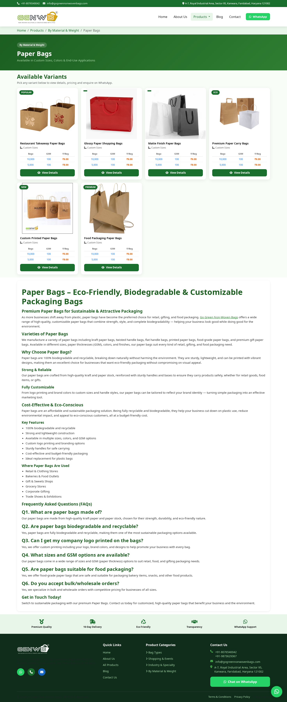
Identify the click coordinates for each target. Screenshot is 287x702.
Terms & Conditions (219, 696)
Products (37, 30)
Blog (219, 17)
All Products (111, 665)
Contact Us (110, 677)
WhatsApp (259, 17)
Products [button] (200, 17)
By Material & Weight (63, 30)
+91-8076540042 (30, 3)
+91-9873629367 (226, 656)
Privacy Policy (242, 696)
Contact (235, 17)
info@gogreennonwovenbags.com (67, 3)
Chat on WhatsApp (242, 682)
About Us (180, 17)
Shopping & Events (160, 658)
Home (162, 17)
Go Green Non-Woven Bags (219, 317)
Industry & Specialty (161, 665)
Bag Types (155, 652)
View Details (50, 172)
